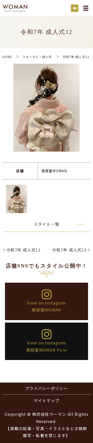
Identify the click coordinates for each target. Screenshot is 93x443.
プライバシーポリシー (46, 388)
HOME (7, 57)
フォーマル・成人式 (37, 57)
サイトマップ (47, 400)
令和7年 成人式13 (69, 250)
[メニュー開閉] (85, 8)
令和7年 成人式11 (23, 250)
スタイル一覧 (47, 224)
